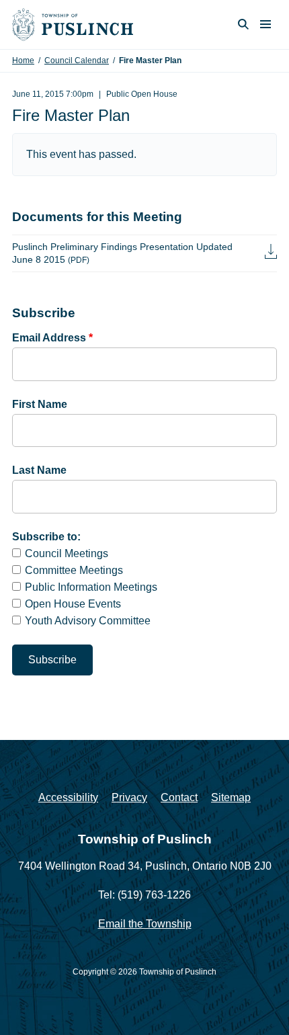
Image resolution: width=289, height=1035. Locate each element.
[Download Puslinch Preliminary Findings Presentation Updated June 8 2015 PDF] (271, 253)
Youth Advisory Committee (88, 620)
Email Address (52, 337)
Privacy (129, 797)
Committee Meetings (74, 570)
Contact (179, 797)
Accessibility (68, 797)
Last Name (39, 470)
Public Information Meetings (91, 587)
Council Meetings (66, 553)
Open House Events (73, 604)
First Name (39, 404)
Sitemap (231, 797)
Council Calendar (76, 60)
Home (23, 60)
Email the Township (145, 923)
